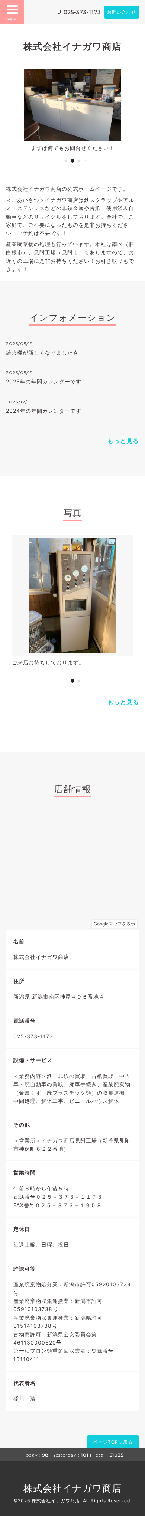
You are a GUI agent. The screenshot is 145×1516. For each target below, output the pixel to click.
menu (12, 19)
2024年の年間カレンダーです (43, 411)
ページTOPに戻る (113, 1442)
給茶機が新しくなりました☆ (42, 352)
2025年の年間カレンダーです (43, 381)
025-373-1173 (82, 12)
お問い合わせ (121, 12)
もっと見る (123, 440)
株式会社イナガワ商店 (72, 46)
